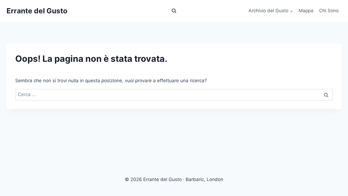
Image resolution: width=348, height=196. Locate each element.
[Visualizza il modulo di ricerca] (174, 11)
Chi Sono (329, 10)
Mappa (306, 10)
